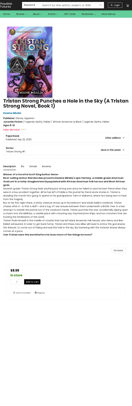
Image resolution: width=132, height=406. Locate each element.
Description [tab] (9, 166)
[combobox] (31, 5)
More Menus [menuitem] (108, 14)
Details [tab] (33, 166)
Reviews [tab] (46, 166)
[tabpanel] (66, 208)
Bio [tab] (22, 166)
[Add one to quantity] (21, 282)
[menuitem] (6, 14)
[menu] (66, 14)
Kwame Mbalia (12, 113)
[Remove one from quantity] (13, 282)
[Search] (101, 5)
